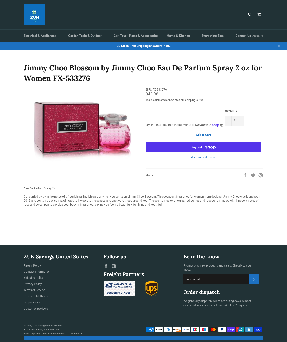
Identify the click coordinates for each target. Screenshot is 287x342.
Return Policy (32, 265)
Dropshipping (32, 302)
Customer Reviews (36, 308)
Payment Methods (36, 296)
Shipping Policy (33, 277)
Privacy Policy (33, 284)
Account (257, 35)
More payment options (203, 157)
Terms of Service (34, 290)
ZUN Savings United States (46, 325)
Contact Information (37, 271)
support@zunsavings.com (44, 333)
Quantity (231, 111)
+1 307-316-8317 (74, 333)
